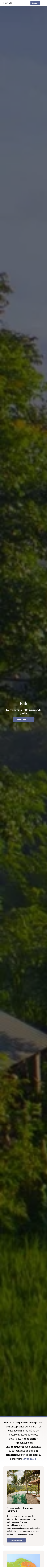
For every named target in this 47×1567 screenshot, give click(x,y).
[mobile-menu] (43, 3)
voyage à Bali (30, 1458)
